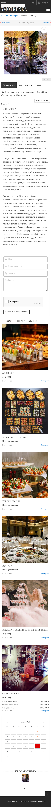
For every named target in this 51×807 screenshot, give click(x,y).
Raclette (7, 565)
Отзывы (38, 85)
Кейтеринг (14, 15)
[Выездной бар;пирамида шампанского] (25, 603)
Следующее (45, 23)
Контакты (28, 85)
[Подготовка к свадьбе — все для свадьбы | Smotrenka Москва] (14, 9)
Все (25, 789)
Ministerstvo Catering (15, 437)
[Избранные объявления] (34, 2)
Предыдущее (6, 23)
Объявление (9, 85)
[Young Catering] (25, 475)
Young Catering (11, 501)
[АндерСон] (25, 346)
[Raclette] (25, 539)
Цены (20, 85)
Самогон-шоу (10, 693)
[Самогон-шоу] (25, 667)
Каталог (4, 15)
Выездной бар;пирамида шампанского (25, 629)
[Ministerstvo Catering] (25, 411)
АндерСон (8, 372)
